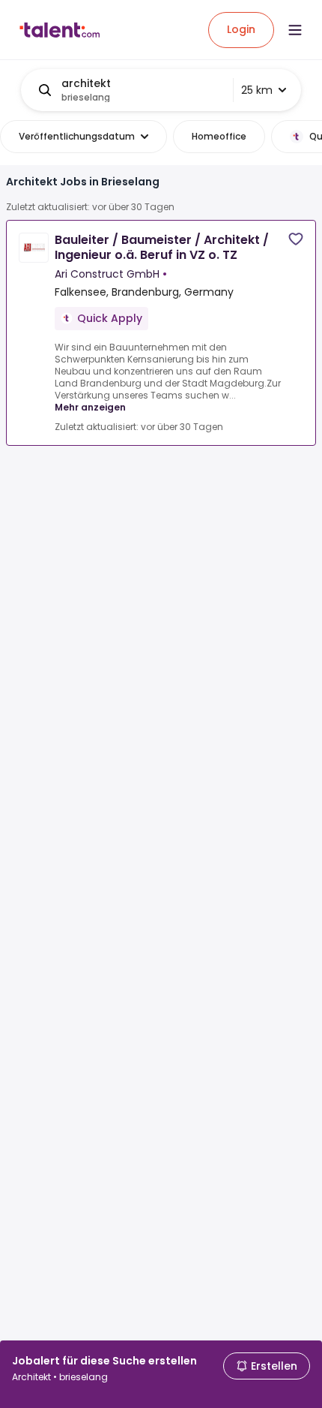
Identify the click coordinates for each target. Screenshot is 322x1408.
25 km (257, 90)
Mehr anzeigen (90, 407)
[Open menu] (295, 30)
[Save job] (295, 239)
